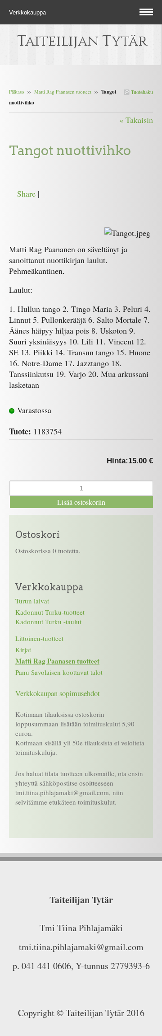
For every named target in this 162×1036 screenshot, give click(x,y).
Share (26, 193)
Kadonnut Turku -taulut (48, 621)
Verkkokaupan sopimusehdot (57, 693)
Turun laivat (32, 600)
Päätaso (16, 91)
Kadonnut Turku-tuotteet (50, 612)
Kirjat (23, 649)
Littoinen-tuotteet (39, 638)
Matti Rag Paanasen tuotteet (62, 91)
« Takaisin (136, 119)
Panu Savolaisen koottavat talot (59, 672)
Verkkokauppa (28, 12)
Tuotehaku (141, 91)
